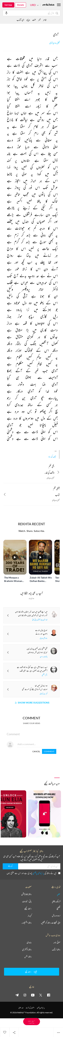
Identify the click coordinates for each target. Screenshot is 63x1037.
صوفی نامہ (56, 942)
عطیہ (58, 894)
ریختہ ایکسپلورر (27, 922)
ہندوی (29, 942)
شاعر (45, 19)
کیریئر (30, 915)
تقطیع (58, 908)
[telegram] (17, 995)
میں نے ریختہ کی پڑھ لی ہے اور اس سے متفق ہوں (31, 873)
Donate (20, 5)
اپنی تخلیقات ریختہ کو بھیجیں (50, 922)
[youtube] (32, 995)
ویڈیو (28, 19)
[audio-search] (6, 13)
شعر (39, 19)
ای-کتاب (20, 19)
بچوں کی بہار (52, 456)
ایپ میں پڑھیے (31, 1021)
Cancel (36, 751)
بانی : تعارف (27, 901)
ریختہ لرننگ (56, 949)
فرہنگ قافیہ (56, 901)
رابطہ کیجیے (28, 908)
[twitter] (40, 995)
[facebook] (48, 995)
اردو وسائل (56, 915)
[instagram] (25, 995)
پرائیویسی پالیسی (38, 873)
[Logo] (48, 5)
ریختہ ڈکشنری (27, 949)
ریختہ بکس (28, 956)
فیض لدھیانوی (54, 43)
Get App (8, 5)
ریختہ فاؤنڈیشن (26, 894)
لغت (34, 19)
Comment (49, 751)
